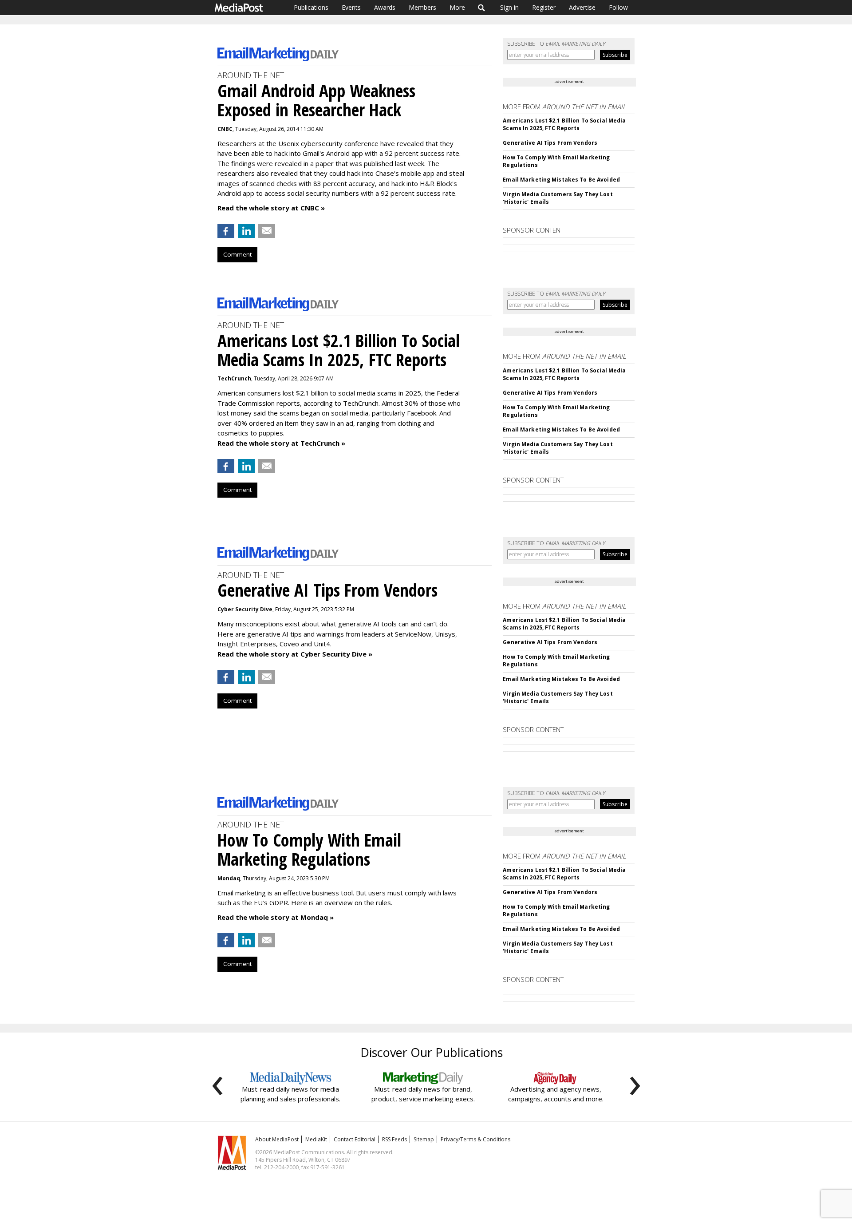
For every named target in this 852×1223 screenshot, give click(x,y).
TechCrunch (234, 378)
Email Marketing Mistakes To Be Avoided (561, 179)
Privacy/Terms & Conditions (475, 1139)
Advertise (582, 7)
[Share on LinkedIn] (246, 231)
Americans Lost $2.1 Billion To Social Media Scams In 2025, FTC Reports (564, 124)
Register (544, 7)
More (457, 7)
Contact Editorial (354, 1139)
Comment (237, 254)
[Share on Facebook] (225, 231)
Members (422, 7)
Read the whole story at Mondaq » (275, 917)
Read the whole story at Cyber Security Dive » (294, 653)
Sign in (509, 7)
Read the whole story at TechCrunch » (281, 443)
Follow (618, 7)
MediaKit (316, 1139)
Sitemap (424, 1139)
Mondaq (228, 878)
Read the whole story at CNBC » (271, 207)
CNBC (225, 129)
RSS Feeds (394, 1139)
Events (351, 7)
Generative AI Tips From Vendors (550, 142)
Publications (311, 7)
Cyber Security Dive (244, 609)
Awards (384, 7)
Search (482, 7)
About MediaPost (277, 1139)
